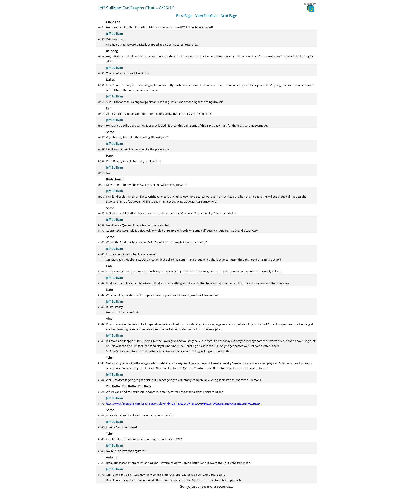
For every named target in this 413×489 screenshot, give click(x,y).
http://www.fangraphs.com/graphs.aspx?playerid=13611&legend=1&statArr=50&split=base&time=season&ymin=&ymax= (183, 403)
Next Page (229, 15)
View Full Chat (206, 15)
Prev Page (184, 15)
